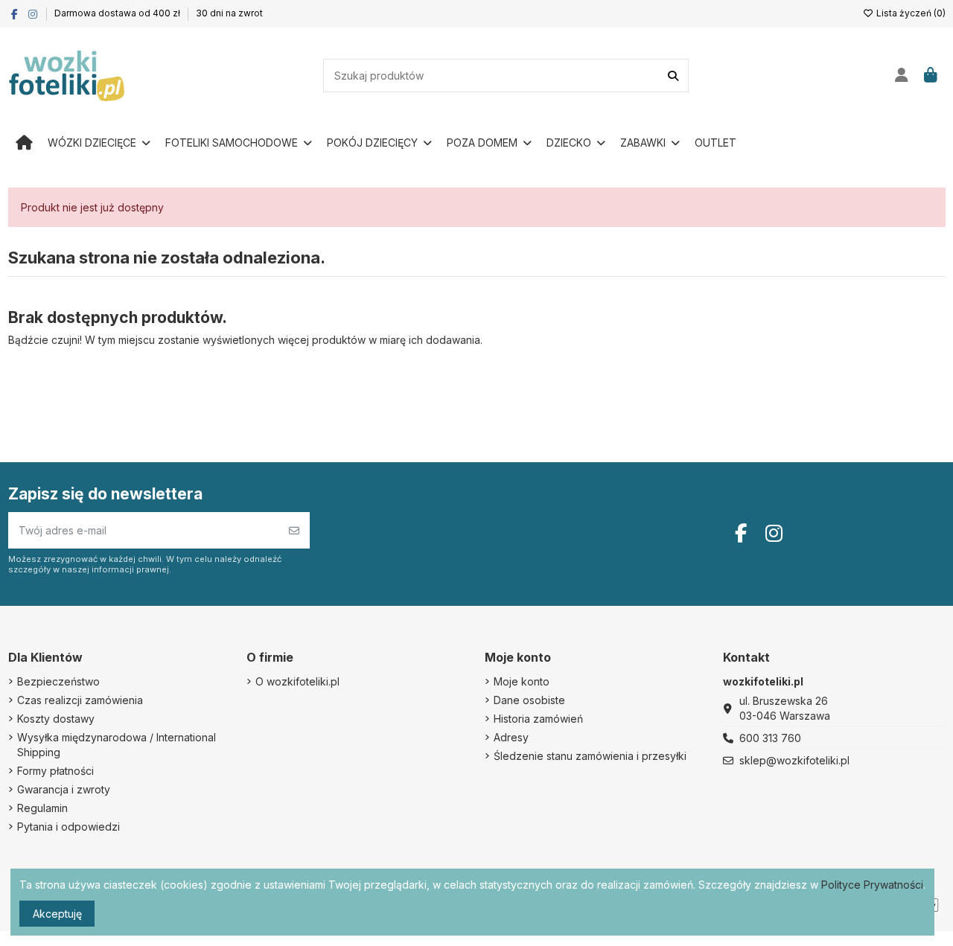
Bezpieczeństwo (58, 681)
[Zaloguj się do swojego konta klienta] (902, 76)
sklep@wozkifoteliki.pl (794, 760)
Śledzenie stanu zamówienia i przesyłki (590, 756)
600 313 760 (770, 738)
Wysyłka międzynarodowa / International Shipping (116, 744)
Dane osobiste (529, 700)
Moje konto (521, 681)
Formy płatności (55, 770)
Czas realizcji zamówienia (80, 700)
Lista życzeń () (910, 13)
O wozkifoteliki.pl (297, 681)
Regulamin (42, 808)
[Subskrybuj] (294, 530)
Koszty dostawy (56, 718)
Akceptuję (57, 913)
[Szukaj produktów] (673, 75)
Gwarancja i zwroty (63, 789)
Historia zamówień (538, 718)
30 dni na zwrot (229, 13)
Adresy (511, 737)
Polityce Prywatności (872, 884)
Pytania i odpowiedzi (68, 826)
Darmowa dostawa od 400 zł (118, 13)
